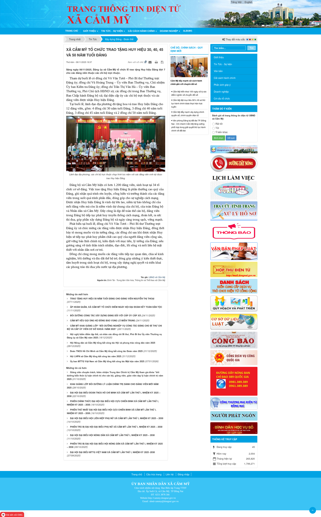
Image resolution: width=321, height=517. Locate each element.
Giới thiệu (89, 31)
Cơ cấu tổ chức (222, 98)
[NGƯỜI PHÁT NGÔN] (234, 415)
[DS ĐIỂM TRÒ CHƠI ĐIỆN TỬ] (234, 286)
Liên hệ (170, 474)
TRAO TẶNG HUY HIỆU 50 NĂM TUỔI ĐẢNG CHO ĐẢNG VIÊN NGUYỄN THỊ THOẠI (112, 298)
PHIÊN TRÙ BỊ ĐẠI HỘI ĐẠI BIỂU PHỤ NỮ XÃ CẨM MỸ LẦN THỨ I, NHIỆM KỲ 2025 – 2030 (116, 426)
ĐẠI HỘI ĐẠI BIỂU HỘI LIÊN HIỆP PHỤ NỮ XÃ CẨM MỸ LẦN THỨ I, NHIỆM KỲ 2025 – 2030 (116, 418)
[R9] (234, 321)
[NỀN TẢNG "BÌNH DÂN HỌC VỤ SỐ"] (234, 427)
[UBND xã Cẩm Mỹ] (124, 13)
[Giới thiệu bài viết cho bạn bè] (150, 62)
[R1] (234, 149)
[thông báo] (234, 231)
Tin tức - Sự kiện (112, 31)
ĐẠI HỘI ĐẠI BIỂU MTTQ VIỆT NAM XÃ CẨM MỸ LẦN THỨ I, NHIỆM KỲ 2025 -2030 (112, 452)
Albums (187, 31)
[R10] (234, 339)
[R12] (234, 163)
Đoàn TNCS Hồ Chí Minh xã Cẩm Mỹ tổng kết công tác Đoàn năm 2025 (106, 351)
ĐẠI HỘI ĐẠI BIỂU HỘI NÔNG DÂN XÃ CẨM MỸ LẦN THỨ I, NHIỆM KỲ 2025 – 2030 (112, 435)
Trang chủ (71, 31)
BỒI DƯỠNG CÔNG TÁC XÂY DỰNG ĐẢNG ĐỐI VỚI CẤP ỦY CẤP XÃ (105, 315)
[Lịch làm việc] (234, 186)
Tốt (217, 128)
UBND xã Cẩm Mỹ (157, 277)
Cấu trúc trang (154, 474)
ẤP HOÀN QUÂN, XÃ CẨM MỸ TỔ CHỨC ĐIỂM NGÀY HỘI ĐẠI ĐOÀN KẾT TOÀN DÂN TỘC (116, 306)
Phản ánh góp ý (222, 84)
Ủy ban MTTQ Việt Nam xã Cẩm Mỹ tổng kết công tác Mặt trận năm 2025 (107, 361)
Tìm (252, 47)
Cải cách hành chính (141, 31)
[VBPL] (234, 250)
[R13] (234, 381)
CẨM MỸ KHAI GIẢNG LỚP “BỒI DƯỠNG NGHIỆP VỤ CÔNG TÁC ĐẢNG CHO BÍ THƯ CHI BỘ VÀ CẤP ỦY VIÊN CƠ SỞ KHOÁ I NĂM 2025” (114, 327)
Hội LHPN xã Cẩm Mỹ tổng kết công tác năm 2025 (95, 356)
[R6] (234, 269)
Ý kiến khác (222, 132)
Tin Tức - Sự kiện (223, 64)
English (248, 2)
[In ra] (156, 62)
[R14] (234, 403)
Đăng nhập (183, 474)
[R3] (234, 210)
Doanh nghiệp (169, 31)
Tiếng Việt (236, 2)
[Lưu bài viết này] (162, 62)
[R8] (234, 303)
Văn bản (218, 71)
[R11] (234, 357)
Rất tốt (219, 123)
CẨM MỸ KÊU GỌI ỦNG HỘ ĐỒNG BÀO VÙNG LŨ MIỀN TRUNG (102, 320)
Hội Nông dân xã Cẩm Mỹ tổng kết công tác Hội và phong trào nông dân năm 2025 (112, 342)
